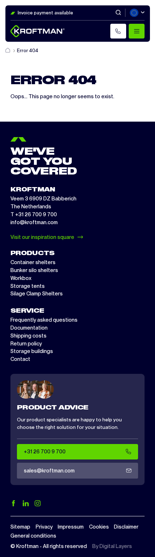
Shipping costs (28, 335)
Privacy (44, 527)
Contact (20, 359)
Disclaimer (126, 527)
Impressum (71, 527)
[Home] (8, 50)
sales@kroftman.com (49, 470)
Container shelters (33, 262)
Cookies (99, 527)
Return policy (26, 343)
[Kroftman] (37, 31)
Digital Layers (115, 546)
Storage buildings (31, 351)
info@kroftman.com (34, 222)
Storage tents (27, 286)
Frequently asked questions (44, 320)
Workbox (20, 278)
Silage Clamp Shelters (36, 293)
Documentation (29, 328)
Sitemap (20, 527)
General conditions (33, 536)
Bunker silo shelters (34, 270)
